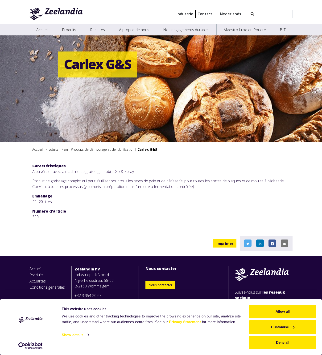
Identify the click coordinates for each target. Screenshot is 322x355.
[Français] (56, 14)
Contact (205, 14)
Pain (65, 149)
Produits (69, 29)
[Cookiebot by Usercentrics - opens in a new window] (30, 345)
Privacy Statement (185, 322)
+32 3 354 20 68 (88, 295)
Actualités (37, 281)
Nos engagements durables (186, 29)
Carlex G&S (147, 149)
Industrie (185, 14)
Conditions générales (47, 287)
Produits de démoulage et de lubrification (102, 149)
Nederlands (230, 14)
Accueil (42, 29)
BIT (283, 29)
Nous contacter (160, 285)
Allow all (283, 311)
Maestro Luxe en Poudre (244, 29)
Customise (280, 327)
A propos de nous (134, 29)
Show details (72, 335)
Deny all (282, 342)
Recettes (97, 29)
